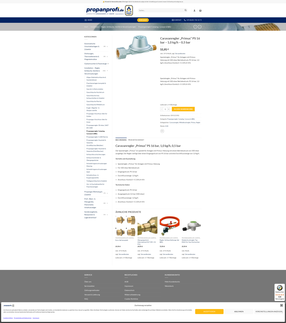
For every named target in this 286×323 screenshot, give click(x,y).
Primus (193, 122)
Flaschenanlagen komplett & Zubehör (96, 84)
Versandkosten (180, 53)
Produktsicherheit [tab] (136, 140)
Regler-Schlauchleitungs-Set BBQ (169, 241)
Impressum (36, 318)
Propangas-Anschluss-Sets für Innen (96, 120)
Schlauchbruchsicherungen (95, 154)
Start (86, 27)
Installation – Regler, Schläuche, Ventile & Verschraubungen (113, 27)
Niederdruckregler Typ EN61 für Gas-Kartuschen (191, 241)
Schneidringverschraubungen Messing (96, 165)
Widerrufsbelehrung (132, 294)
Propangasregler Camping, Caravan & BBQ (154, 27)
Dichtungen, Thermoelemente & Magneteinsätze (91, 56)
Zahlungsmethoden (91, 290)
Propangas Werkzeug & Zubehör (93, 193)
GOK (166, 126)
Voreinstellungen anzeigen (269, 311)
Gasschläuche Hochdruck (95, 92)
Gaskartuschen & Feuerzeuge (95, 63)
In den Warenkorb (183, 109)
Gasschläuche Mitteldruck (95, 105)
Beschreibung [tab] (121, 140)
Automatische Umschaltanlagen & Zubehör (91, 46)
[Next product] (195, 26)
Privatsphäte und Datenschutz (23, 318)
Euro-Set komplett (121, 240)
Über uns (87, 282)
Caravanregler (174, 122)
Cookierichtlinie (8, 318)
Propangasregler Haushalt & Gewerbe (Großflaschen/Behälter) (96, 142)
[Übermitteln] (185, 10)
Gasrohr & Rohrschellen (94, 89)
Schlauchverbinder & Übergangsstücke (93, 159)
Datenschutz (129, 290)
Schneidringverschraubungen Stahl (96, 170)
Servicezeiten (89, 286)
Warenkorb (169, 286)
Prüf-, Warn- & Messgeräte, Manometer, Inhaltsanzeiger (90, 203)
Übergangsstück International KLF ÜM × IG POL (147, 242)
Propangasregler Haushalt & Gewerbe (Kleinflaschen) (96, 150)
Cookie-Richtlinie (131, 299)
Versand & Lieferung (92, 294)
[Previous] (115, 239)
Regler (198, 122)
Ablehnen (239, 311)
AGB (126, 282)
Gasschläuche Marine (93, 101)
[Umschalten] (107, 46)
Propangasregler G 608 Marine (97, 137)
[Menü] (282, 313)
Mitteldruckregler (184, 122)
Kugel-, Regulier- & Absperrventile (92, 109)
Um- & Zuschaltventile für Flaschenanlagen (95, 185)
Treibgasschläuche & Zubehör (96, 181)
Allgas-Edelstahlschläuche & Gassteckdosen (96, 78)
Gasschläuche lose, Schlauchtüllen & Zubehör (95, 97)
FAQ (86, 299)
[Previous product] (199, 26)
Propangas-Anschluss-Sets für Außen (96, 115)
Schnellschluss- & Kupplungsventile (92, 176)
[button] (281, 305)
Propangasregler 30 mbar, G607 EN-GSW (97, 126)
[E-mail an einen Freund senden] (162, 131)
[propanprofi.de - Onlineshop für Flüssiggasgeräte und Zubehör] (109, 10)
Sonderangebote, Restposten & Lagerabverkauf (90, 214)
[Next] (201, 239)
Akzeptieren (209, 311)
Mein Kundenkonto (172, 282)
